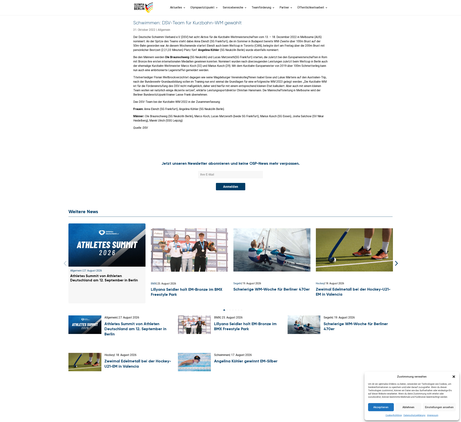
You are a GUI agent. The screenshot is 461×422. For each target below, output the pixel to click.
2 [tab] (227, 310)
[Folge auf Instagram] (230, 412)
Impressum (432, 415)
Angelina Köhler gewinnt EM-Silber (246, 361)
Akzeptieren (380, 407)
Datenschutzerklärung (414, 415)
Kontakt (169, 403)
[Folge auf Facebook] (222, 412)
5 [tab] (236, 310)
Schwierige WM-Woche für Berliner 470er (271, 289)
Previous (66, 263)
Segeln (237, 283)
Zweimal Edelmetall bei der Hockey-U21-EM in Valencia (137, 364)
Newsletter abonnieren (194, 403)
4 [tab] (233, 310)
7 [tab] (241, 310)
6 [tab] (239, 310)
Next (395, 263)
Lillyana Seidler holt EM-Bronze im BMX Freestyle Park (245, 326)
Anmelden (230, 186)
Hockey (320, 283)
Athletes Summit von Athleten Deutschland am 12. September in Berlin (104, 278)
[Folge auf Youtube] (238, 412)
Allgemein (164, 30)
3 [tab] (230, 310)
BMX (153, 283)
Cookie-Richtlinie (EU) (282, 403)
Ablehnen (408, 407)
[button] (454, 376)
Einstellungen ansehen (439, 407)
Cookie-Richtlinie (394, 415)
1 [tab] (224, 310)
